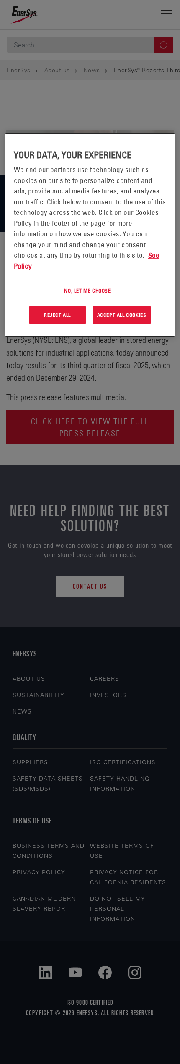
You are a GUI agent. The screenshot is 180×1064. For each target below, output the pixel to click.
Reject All (57, 314)
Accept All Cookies (122, 314)
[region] (90, 235)
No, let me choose (87, 290)
